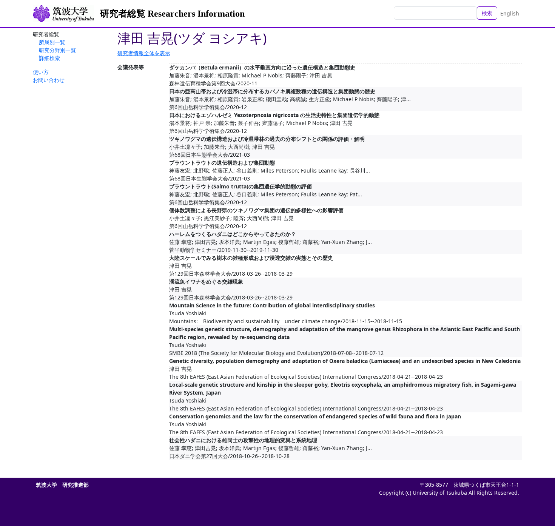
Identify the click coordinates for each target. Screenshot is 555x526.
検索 (487, 13)
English (509, 13)
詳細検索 (49, 58)
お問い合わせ (49, 79)
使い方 (41, 72)
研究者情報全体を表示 (143, 53)
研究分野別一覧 (57, 50)
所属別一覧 (52, 42)
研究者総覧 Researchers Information (172, 14)
